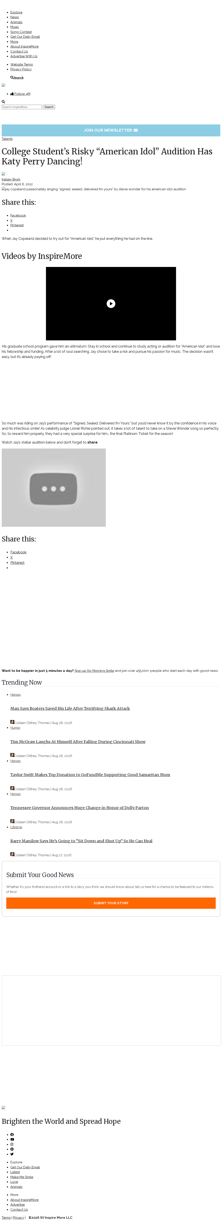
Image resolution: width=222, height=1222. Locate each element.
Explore (16, 12)
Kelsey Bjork (11, 179)
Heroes (15, 695)
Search (18, 77)
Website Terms (21, 64)
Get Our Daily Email (25, 37)
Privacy (18, 1218)
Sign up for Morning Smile (94, 671)
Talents (7, 139)
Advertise (17, 1205)
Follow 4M (22, 94)
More (14, 42)
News (14, 17)
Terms (6, 1218)
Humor (15, 728)
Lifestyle (16, 827)
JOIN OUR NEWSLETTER (111, 130)
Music (14, 27)
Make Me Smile (21, 1177)
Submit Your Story (111, 903)
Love (14, 1182)
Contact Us (19, 51)
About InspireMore (24, 46)
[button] (111, 488)
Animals (16, 22)
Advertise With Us (23, 56)
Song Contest (21, 32)
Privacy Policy (21, 69)
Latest (15, 1172)
